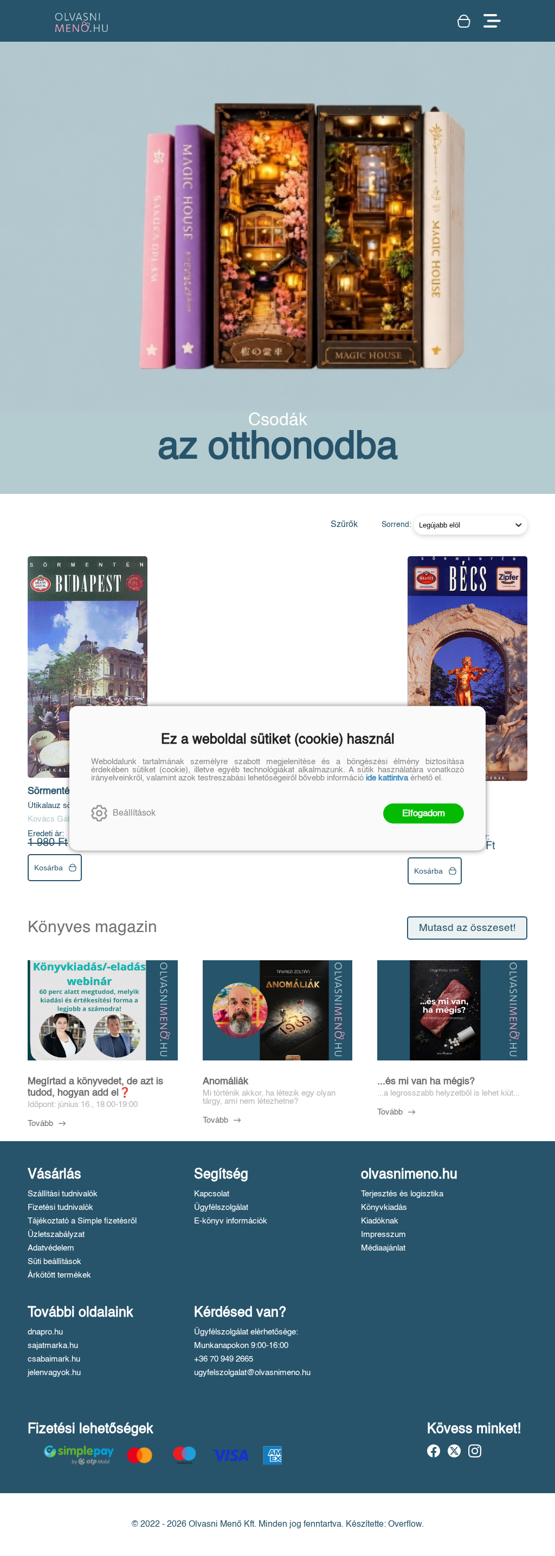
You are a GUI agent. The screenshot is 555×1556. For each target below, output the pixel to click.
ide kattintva (387, 777)
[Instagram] (474, 1450)
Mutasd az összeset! (467, 928)
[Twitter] (454, 1450)
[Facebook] (433, 1450)
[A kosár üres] (465, 21)
